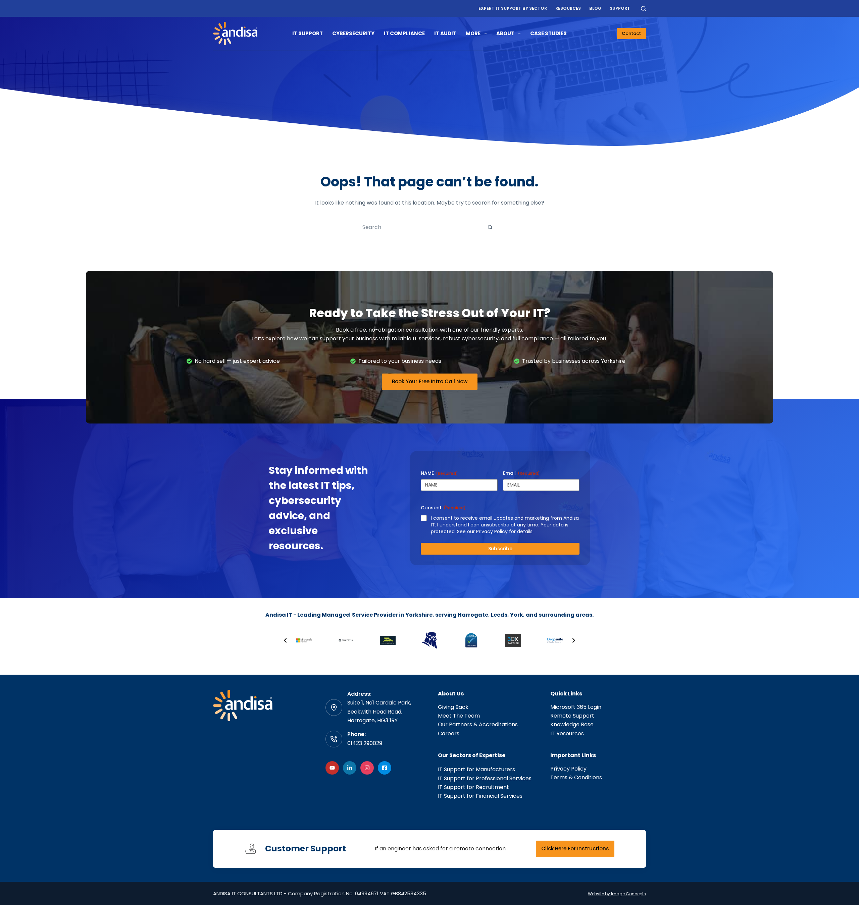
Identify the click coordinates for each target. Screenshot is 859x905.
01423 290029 (364, 743)
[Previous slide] (285, 640)
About (505, 33)
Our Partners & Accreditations (478, 724)
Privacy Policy (568, 769)
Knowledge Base (572, 724)
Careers (448, 733)
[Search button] (490, 227)
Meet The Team (459, 716)
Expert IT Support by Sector (512, 8)
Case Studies (548, 33)
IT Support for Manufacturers (476, 769)
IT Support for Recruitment (473, 787)
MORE (473, 33)
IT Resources (567, 733)
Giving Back (453, 707)
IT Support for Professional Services (485, 778)
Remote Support (572, 716)
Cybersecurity (353, 33)
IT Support (307, 33)
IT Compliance (404, 33)
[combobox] (423, 227)
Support (620, 8)
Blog (595, 8)
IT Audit (445, 33)
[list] (429, 640)
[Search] (643, 8)
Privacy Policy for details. (505, 531)
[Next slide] (573, 640)
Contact (631, 33)
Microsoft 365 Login (575, 707)
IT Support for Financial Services (480, 796)
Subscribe (500, 548)
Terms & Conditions (576, 777)
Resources (568, 8)
